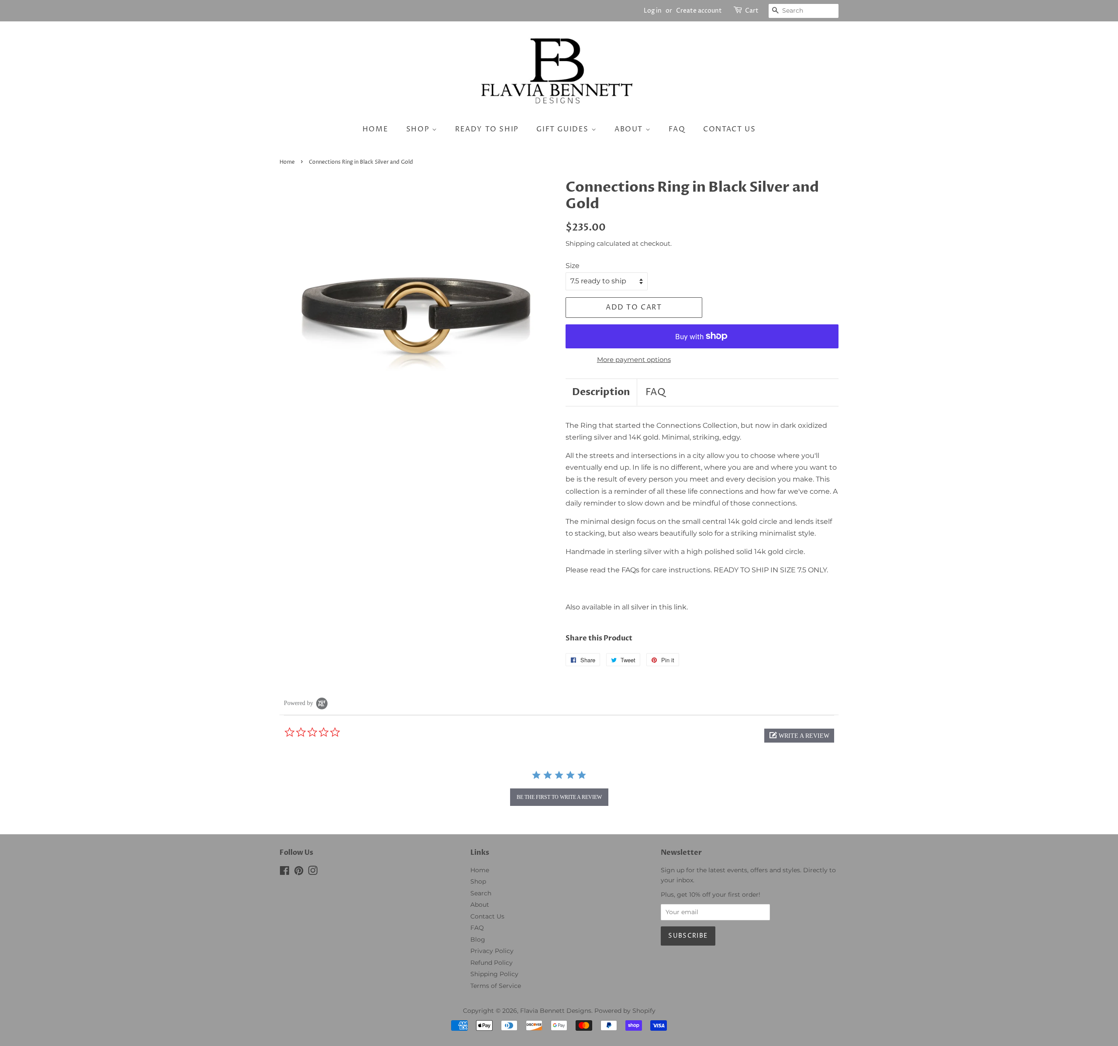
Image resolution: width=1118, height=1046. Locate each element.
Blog (477, 939)
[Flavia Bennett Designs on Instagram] (312, 872)
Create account (699, 11)
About (629, 129)
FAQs (630, 570)
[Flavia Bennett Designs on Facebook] (285, 872)
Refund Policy (491, 962)
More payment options (634, 359)
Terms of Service (495, 985)
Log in (653, 11)
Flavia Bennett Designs (555, 1010)
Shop (419, 129)
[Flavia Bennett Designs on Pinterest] (299, 872)
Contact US (729, 129)
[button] (799, 736)
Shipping (580, 243)
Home (375, 129)
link (680, 607)
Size (573, 266)
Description (601, 392)
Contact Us (487, 916)
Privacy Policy (492, 950)
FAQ (677, 129)
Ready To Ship (487, 129)
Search (480, 893)
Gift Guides (563, 129)
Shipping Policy (494, 973)
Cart (752, 11)
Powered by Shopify (625, 1010)
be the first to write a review (559, 797)
